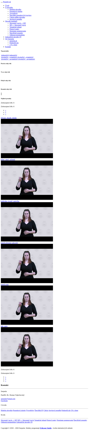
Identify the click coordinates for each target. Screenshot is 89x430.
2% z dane (74, 410)
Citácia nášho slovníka (17, 17)
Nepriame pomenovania (18, 31)
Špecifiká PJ (39, 410)
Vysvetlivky (14, 13)
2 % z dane (13, 45)
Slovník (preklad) (11, 21)
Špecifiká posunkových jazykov (20, 15)
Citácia (46, 410)
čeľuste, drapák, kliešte (9, 118)
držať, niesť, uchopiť (8, 159)
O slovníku (9, 7)
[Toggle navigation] (2, 2)
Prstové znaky (14, 29)
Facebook (4, 401)
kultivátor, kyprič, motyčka (10, 201)
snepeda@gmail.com (8, 399)
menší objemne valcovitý (9, 243)
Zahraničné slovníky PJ (13, 37)
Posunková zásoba (16, 11)
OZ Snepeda (9, 39)
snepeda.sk (13, 41)
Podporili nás (14, 43)
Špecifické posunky (16, 33)
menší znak (5, 284)
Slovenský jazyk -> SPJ (18, 23)
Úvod (7, 5)
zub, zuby (4, 326)
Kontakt (8, 47)
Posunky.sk (7, 2)
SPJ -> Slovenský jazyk (18, 25)
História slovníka (15, 9)
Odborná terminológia (17, 35)
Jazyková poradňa (16, 19)
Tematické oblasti (15, 27)
